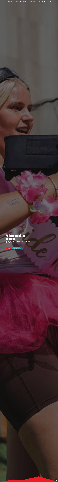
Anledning (24, 1)
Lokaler (34, 1)
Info (42, 1)
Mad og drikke (29, 1)
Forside (17, 1)
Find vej (40, 1)
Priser (37, 1)
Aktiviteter (20, 1)
